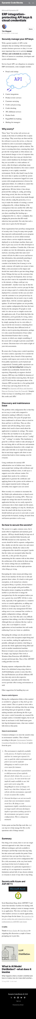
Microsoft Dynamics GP (10, 10)
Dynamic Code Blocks (12, 3)
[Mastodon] (24, 997)
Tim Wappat (6, 31)
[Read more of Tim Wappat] (4, 26)
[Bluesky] (21, 997)
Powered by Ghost (18, 1005)
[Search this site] (29, 2)
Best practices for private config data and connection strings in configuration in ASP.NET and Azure (17, 919)
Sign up (18, 1001)
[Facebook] (14, 997)
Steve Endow (13, 930)
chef (30, 825)
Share (30, 29)
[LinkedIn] (18, 997)
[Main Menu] (33, 3)
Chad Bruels (24, 930)
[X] (11, 997)
